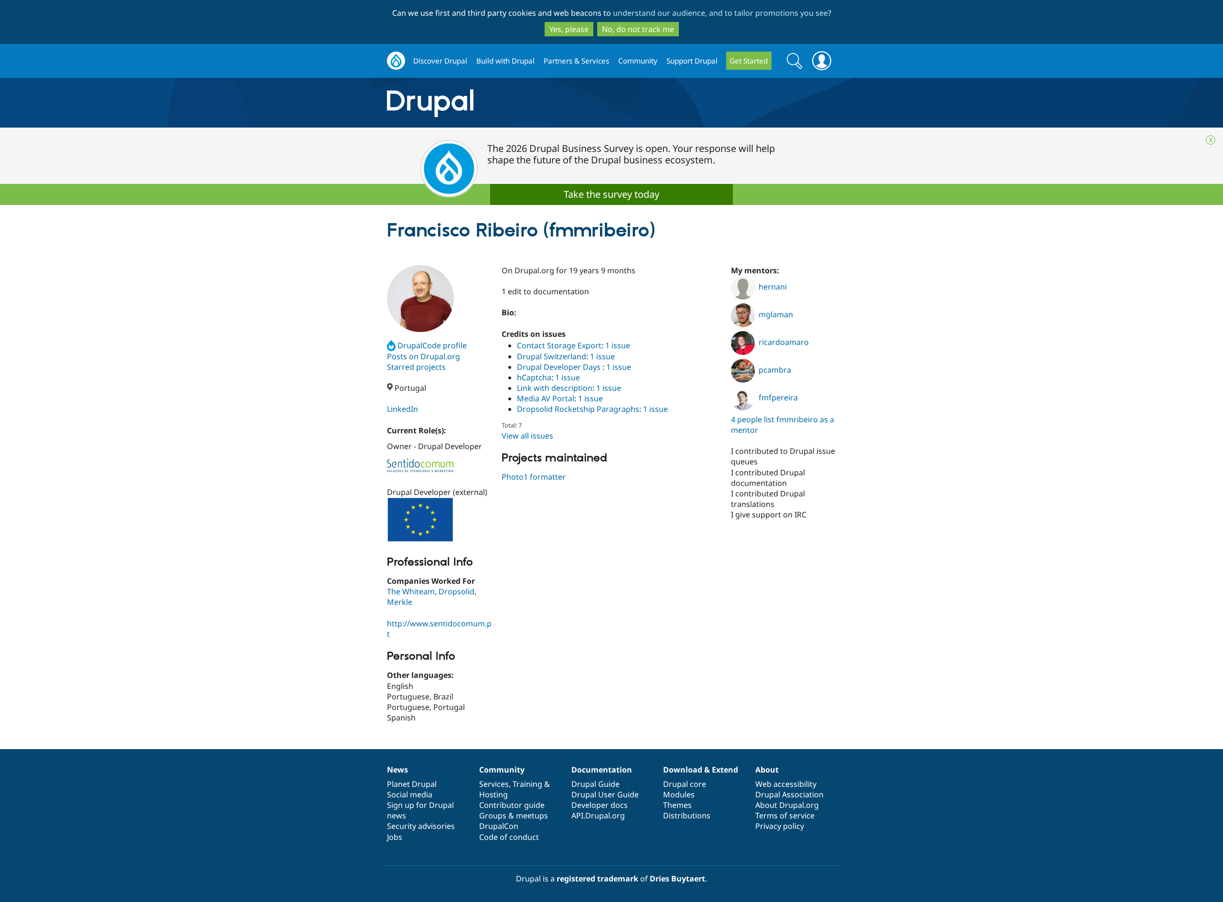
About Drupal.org (787, 805)
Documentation (601, 769)
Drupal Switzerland (551, 356)
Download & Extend (700, 769)
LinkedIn (402, 409)
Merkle (399, 602)
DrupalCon (498, 826)
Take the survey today (611, 194)
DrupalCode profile (432, 345)
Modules (679, 794)
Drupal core (684, 784)
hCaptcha (534, 377)
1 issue (617, 345)
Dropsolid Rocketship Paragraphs (578, 409)
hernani (773, 286)
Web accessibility (785, 784)
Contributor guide (512, 805)
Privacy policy (779, 826)
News (397, 769)
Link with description (554, 388)
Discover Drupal (440, 60)
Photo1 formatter (534, 477)
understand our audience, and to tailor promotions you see (720, 13)
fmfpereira (778, 397)
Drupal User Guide (605, 794)
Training (527, 784)
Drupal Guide (595, 784)
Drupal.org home (396, 60)
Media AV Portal (545, 398)
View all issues (527, 435)
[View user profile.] (420, 298)
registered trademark (597, 878)
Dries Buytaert (677, 878)
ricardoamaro (784, 342)
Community (637, 60)
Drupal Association (789, 794)
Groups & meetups (513, 815)
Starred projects (416, 367)
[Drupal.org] (515, 103)
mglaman (776, 314)
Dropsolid (456, 591)
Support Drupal (692, 60)
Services (494, 784)
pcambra (775, 370)
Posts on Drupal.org (423, 356)
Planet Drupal (412, 784)
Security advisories (421, 826)
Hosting (493, 794)
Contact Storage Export (559, 345)
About (767, 769)
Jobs (394, 837)
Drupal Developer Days (559, 367)
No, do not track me (638, 29)
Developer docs (599, 805)
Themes (677, 805)
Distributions (686, 815)
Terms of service (785, 815)
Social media (409, 794)
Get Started (749, 60)
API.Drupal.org (598, 815)
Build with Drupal (505, 60)
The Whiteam (411, 591)
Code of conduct (509, 837)
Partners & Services (576, 60)
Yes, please (569, 29)
